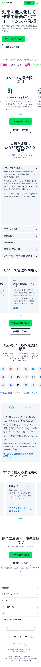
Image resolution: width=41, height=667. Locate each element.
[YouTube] (26, 636)
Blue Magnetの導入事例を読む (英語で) (18, 455)
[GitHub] (18, 377)
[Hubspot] (3, 385)
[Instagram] (32, 636)
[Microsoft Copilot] (26, 385)
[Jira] (11, 385)
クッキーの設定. (32, 659)
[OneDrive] (3, 377)
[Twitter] (9, 636)
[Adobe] (26, 369)
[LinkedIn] (20, 636)
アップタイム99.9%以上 (21, 652)
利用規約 (22, 659)
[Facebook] (15, 636)
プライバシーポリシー (10, 659)
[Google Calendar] (33, 377)
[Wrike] (7, 3)
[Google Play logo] (27, 629)
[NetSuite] (18, 385)
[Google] (18, 369)
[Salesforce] (33, 369)
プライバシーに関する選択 (19, 661)
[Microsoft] (11, 369)
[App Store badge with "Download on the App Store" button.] (13, 629)
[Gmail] (26, 377)
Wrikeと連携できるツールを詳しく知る (19, 393)
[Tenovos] (11, 377)
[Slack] (3, 369)
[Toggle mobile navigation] (38, 3)
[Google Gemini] (33, 385)
